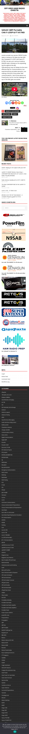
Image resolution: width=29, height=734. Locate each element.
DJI (2, 460)
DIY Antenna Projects (7, 450)
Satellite (4, 657)
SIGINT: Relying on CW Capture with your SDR (14, 167)
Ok (15, 731)
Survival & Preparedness (8, 690)
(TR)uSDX (4, 392)
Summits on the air (6, 685)
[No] (27, 728)
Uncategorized (5, 695)
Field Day (4, 475)
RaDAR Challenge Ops (7, 630)
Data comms (5, 435)
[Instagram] (17, 108)
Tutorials (4, 692)
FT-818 (3, 485)
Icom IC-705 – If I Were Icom (9, 190)
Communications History (7, 432)
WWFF (3, 705)
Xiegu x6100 (4, 715)
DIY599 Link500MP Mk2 (7, 455)
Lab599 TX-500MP (6, 550)
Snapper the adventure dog (8, 670)
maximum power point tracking (9, 565)
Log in (3, 374)
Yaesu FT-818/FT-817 (6, 720)
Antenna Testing (6, 415)
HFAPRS (3, 520)
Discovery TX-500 (6, 447)
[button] (27, 25)
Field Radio (4, 477)
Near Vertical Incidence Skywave (9, 572)
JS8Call (3, 542)
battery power (5, 425)
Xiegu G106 (4, 707)
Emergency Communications (8, 470)
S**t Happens (5, 655)
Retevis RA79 (5, 642)
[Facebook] (6, 102)
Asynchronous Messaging (8, 420)
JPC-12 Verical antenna (7, 540)
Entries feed (5, 376)
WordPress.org (5, 382)
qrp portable (6, 114)
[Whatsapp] (22, 102)
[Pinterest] (13, 102)
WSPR (3, 702)
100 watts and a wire (7, 395)
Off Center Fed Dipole (7, 575)
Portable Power (5, 610)
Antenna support (6, 412)
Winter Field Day (6, 700)
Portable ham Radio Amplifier (9, 605)
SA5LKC (15, 114)
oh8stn (3, 592)
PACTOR (4, 597)
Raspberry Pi (5, 632)
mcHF (3, 567)
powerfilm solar (5, 615)
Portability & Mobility (7, 600)
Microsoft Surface (6, 570)
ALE (2, 405)
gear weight (4, 492)
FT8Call (3, 490)
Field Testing (5, 480)
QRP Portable (5, 627)
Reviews (4, 647)
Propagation (5, 620)
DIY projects (4, 452)
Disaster (4, 442)
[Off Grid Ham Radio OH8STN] (14, 4)
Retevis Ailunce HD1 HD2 (8, 640)
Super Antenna (5, 687)
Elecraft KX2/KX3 (6, 467)
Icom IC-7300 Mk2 (6, 535)
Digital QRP (4, 440)
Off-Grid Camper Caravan (8, 580)
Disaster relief (5, 445)
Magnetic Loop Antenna (7, 557)
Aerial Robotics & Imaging (8, 399)
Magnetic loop (5, 555)
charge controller (6, 430)
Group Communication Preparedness (11, 505)
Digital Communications (7, 437)
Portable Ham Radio (6, 602)
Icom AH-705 (4, 530)
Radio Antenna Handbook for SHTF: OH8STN (13, 180)
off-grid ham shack (6, 590)
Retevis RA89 (5, 645)
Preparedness (5, 617)
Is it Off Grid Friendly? (7, 537)
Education (4, 465)
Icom (3, 527)
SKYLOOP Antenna (6, 667)
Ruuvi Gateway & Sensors (8, 652)
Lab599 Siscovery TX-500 (8, 547)
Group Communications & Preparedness (11, 507)
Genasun (4, 495)
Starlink (3, 682)
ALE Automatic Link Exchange (9, 407)
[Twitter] (9, 102)
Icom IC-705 (4, 532)
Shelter (3, 660)
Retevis (3, 637)
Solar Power (5, 672)
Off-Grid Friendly (6, 585)
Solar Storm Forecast (7, 677)
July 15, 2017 (6, 35)
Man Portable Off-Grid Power (9, 560)
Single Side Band (6, 665)
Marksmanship (5, 562)
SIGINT (3, 662)
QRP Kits (4, 625)
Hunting (3, 525)
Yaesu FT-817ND (7, 117)
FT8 (2, 487)
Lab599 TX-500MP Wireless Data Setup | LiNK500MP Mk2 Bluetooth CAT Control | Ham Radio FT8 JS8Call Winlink (14, 173)
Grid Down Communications (8, 502)
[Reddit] (16, 102)
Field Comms (5, 472)
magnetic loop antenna (12, 111)
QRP (3, 622)
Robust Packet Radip (7, 650)
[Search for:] (14, 208)
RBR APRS (4, 635)
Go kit (3, 500)
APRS (3, 417)
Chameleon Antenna (7, 427)
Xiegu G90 (4, 710)
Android (3, 410)
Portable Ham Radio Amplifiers (9, 607)
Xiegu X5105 (4, 712)
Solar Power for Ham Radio (8, 675)
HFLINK (3, 522)
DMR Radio (4, 462)
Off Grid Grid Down (6, 577)
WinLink (3, 697)
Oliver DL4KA (5, 595)
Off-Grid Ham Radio (6, 587)
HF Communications (6, 517)
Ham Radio (4, 510)
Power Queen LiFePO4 (7, 612)
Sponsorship (5, 680)
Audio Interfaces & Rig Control (9, 422)
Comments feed (6, 379)
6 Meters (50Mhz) (6, 397)
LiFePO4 (3, 552)
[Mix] (19, 102)
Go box (3, 497)
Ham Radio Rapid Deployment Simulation (12, 515)
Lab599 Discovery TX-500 (8, 545)
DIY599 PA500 (5, 457)
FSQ (3, 482)
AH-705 (3, 402)
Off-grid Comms (5, 582)
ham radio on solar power (8, 512)
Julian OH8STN (14, 35)
